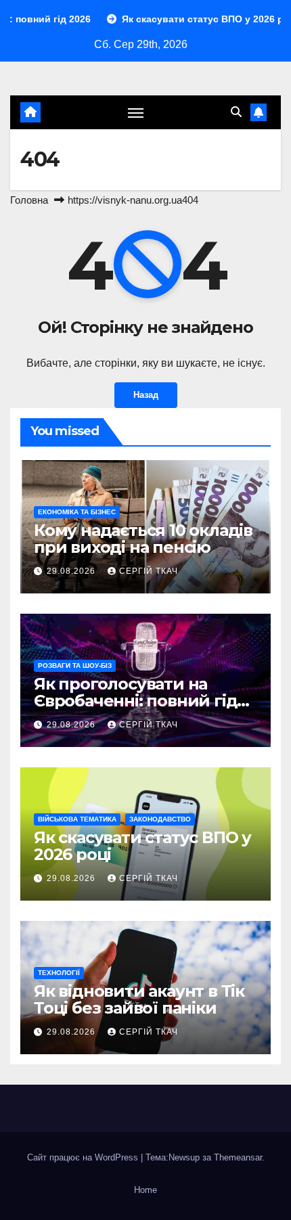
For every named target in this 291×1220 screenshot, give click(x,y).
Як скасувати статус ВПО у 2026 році (142, 846)
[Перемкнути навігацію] (136, 112)
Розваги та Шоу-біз (75, 665)
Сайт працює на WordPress (84, 1157)
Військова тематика (77, 819)
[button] (236, 112)
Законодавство (160, 819)
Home (145, 1190)
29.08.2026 (72, 571)
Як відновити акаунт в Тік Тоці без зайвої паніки (139, 999)
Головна (29, 200)
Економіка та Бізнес (77, 512)
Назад (145, 395)
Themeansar (238, 1157)
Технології (59, 972)
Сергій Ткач (148, 571)
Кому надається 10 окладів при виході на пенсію (143, 538)
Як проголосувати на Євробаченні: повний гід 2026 (135, 700)
